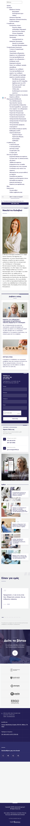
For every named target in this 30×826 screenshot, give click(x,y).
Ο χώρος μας (13, 152)
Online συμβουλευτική (15, 192)
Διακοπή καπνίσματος (15, 182)
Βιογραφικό (15, 11)
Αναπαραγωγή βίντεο (15, 653)
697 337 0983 (11, 442)
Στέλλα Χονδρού (14, 21)
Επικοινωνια (10, 188)
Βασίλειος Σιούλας (14, 9)
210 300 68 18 (11, 440)
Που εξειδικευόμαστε (15, 101)
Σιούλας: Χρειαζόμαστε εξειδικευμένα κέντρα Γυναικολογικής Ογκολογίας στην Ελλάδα (18, 541)
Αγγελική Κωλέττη (17, 39)
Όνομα (4, 386)
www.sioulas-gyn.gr (19, 807)
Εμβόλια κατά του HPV (19, 83)
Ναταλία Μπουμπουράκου (19, 45)
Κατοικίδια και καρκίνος (16, 180)
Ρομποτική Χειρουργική (16, 110)
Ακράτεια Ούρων (17, 134)
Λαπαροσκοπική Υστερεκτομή (18, 120)
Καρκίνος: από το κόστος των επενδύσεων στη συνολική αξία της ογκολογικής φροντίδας (19, 557)
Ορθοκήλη (15, 140)
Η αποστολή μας (14, 144)
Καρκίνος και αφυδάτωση (16, 184)
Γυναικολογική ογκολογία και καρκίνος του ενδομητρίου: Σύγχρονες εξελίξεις (19, 494)
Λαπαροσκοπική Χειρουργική (17, 118)
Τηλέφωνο (5, 398)
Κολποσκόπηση (16, 87)
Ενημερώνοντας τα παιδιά (17, 164)
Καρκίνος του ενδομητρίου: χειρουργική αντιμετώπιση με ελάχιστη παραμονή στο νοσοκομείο (14, 321)
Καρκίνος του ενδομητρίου (17, 55)
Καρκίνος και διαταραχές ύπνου (18, 178)
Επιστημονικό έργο (17, 13)
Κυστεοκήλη (15, 138)
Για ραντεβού (13, 190)
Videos (14, 15)
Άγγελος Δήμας (16, 27)
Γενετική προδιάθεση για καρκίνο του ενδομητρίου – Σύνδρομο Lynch (17, 59)
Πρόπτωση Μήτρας (17, 136)
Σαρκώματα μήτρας (15, 63)
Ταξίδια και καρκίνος (15, 162)
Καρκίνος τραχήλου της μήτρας (18, 95)
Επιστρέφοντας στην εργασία (18, 166)
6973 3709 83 (14, 734)
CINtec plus (15, 89)
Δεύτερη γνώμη (14, 148)
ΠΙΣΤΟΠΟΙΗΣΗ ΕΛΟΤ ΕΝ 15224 (18, 814)
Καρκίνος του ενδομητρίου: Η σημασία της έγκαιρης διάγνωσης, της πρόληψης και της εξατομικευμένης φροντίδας (19, 509)
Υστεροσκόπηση (14, 122)
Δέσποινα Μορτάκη (15, 17)
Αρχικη (9, 5)
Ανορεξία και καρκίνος (16, 176)
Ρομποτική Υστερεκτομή (16, 112)
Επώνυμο (5, 392)
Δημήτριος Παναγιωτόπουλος (18, 19)
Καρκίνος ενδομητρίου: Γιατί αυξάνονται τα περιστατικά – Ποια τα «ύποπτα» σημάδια (19, 525)
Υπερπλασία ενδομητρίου (16, 53)
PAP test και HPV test (18, 85)
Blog (8, 186)
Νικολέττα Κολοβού (18, 43)
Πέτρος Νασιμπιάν (17, 33)
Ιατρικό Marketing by (15, 818)
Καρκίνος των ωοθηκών (16, 69)
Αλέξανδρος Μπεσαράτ (19, 29)
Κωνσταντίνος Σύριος (18, 31)
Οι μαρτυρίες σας (14, 150)
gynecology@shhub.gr (13, 449)
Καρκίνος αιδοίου (14, 97)
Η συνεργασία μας (14, 146)
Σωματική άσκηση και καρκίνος (18, 156)
